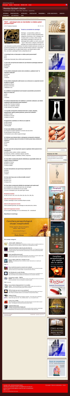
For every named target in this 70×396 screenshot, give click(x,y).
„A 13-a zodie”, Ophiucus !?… (16, 242)
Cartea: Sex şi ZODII (13, 300)
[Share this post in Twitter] (41, 26)
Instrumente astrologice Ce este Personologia (8, 315)
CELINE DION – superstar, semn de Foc (37, 314)
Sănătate (62, 13)
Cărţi (22, 15)
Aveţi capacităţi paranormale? (16, 254)
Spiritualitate (33, 13)
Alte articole (15, 15)
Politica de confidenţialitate (56, 385)
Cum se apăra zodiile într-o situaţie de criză (19, 259)
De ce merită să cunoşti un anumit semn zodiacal (20, 267)
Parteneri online (16, 4)
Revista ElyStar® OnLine (14, 8)
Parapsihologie (14, 13)
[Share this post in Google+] (43, 26)
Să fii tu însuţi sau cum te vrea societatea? (19, 290)
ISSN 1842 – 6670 (24, 4)
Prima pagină (5, 4)
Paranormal (42, 13)
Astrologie (24, 13)
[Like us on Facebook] (66, 5)
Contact (30, 4)
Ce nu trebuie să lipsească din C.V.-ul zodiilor (19, 285)
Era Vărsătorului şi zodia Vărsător (17, 272)
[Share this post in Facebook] (39, 26)
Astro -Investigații (52, 13)
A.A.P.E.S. (8, 389)
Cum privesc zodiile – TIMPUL (16, 277)
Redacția (10, 4)
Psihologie (6, 15)
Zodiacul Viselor (12, 295)
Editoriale (5, 13)
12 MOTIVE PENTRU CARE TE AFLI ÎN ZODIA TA (20, 248)
